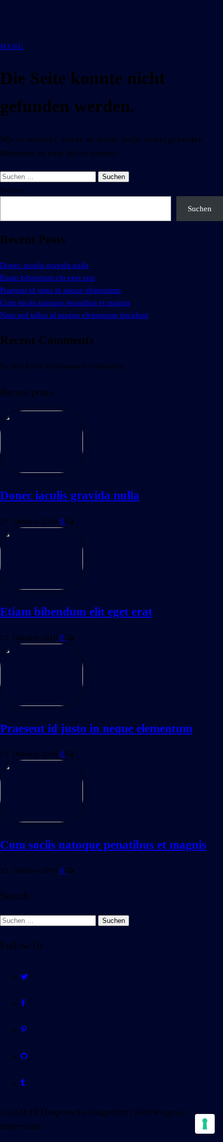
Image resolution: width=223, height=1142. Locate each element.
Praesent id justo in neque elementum (60, 290)
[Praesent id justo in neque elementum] (41, 703)
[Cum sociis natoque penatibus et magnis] (41, 819)
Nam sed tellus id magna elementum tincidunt (74, 315)
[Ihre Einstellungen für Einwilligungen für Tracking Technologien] (205, 1124)
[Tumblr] (23, 1083)
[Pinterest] (23, 1030)
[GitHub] (24, 1056)
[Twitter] (24, 977)
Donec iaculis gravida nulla (44, 265)
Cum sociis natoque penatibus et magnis (65, 302)
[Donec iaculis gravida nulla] (41, 470)
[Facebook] (23, 1003)
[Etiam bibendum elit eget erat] (41, 587)
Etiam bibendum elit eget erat (47, 278)
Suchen (12, 190)
